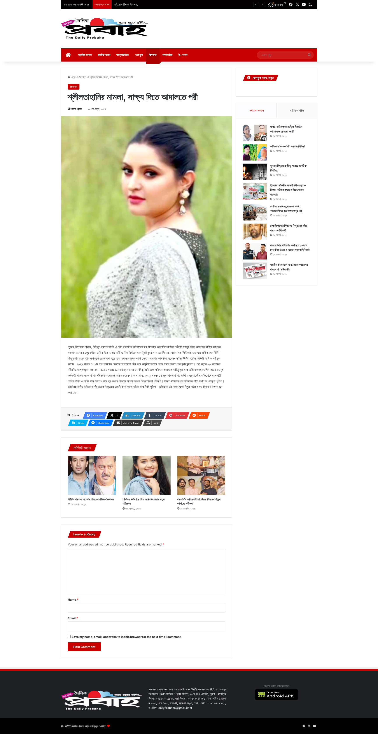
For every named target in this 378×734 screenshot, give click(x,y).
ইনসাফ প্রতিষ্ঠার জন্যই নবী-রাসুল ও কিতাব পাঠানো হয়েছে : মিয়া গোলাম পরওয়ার (288, 189)
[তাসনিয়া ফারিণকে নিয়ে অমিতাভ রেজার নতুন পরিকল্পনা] (146, 475)
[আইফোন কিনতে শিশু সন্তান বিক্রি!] (255, 152)
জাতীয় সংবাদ (104, 55)
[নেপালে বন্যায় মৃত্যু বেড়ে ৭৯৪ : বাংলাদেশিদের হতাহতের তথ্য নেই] (255, 212)
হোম (72, 77)
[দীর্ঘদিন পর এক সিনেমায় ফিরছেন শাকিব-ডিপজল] (92, 475)
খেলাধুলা (139, 55)
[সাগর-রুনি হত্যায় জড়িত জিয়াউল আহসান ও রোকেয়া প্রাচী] (255, 133)
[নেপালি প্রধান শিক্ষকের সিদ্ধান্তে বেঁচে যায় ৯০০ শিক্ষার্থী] (255, 232)
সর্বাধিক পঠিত (297, 110)
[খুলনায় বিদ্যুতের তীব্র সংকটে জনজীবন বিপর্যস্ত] (255, 172)
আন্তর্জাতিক (122, 55)
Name (73, 599)
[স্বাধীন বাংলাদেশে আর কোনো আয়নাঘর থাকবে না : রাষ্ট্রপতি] (255, 271)
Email (73, 618)
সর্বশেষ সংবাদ (256, 110)
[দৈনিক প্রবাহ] (105, 29)
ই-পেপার (182, 55)
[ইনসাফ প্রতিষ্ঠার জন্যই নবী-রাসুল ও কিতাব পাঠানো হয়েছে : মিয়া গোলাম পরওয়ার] (255, 191)
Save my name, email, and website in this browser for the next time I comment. (127, 637)
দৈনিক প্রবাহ (76, 109)
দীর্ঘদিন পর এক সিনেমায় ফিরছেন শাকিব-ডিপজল (91, 499)
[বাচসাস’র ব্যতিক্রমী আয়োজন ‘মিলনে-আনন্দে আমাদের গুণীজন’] (201, 475)
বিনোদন (152, 55)
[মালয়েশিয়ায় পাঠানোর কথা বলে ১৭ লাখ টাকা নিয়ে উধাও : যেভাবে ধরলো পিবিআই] (255, 251)
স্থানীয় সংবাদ (85, 55)
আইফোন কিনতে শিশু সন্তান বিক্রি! (130, 4)
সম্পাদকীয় (167, 55)
